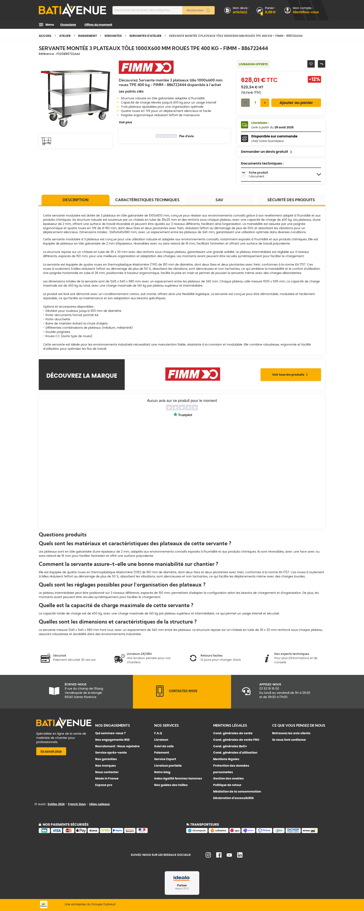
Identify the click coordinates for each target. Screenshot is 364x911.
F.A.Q (158, 733)
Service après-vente (111, 752)
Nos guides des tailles (171, 785)
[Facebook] (219, 856)
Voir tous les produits (288, 374)
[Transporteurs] (255, 832)
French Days (77, 804)
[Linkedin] (239, 856)
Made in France (107, 778)
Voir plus (125, 122)
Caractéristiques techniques (147, 199)
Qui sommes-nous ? (110, 733)
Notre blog (162, 772)
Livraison (161, 740)
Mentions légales (226, 759)
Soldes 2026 (56, 804)
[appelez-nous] (160, 696)
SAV (219, 199)
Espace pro (103, 785)
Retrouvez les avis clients (291, 733)
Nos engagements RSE (112, 740)
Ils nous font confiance (289, 740)
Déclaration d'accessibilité (233, 798)
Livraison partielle (168, 765)
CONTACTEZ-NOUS (183, 691)
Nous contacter (107, 772)
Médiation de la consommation (237, 791)
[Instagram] (208, 856)
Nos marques (105, 765)
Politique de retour (227, 785)
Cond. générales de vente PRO (236, 740)
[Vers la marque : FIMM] (146, 73)
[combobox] (163, 10)
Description (75, 199)
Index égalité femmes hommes (178, 778)
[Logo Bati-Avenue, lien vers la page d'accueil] (72, 10)
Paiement (161, 752)
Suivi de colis (164, 746)
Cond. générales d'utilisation (235, 752)
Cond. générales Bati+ (230, 746)
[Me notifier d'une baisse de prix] (321, 64)
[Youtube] (229, 856)
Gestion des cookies (228, 778)
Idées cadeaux (99, 804)
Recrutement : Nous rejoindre (117, 746)
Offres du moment (98, 25)
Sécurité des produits (291, 199)
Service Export (165, 759)
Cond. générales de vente (233, 733)
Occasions (68, 25)
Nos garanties (106, 759)
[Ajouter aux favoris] (311, 64)
